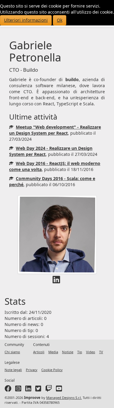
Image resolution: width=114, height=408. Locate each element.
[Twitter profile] (38, 389)
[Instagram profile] (18, 389)
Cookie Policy (52, 369)
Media (53, 352)
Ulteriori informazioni (26, 20)
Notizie (67, 352)
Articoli (38, 352)
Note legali (13, 369)
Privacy (31, 369)
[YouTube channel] (59, 389)
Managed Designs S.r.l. (64, 397)
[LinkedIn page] (28, 389)
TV (101, 352)
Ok (59, 20)
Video (90, 352)
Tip (79, 352)
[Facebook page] (8, 389)
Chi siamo (12, 352)
